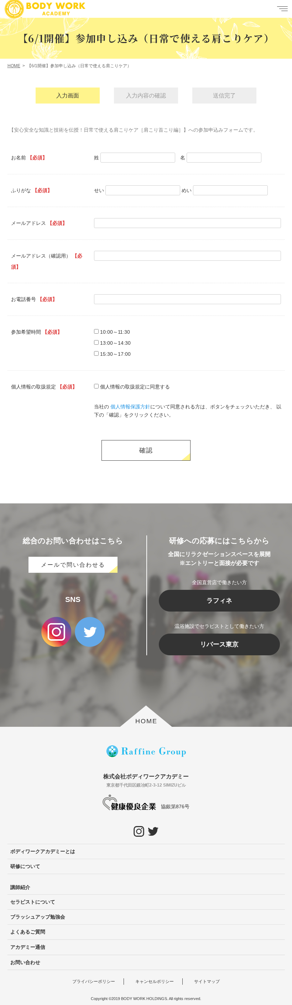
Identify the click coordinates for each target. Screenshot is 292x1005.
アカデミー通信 (27, 947)
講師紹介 (20, 887)
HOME (146, 721)
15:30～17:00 (115, 354)
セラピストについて (32, 902)
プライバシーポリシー (93, 981)
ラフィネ (219, 600)
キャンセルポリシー (154, 981)
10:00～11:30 (115, 332)
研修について (25, 866)
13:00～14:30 (115, 343)
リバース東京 (219, 644)
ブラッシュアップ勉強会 (37, 917)
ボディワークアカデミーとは (42, 851)
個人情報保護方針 (130, 406)
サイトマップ (207, 981)
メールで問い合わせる (73, 565)
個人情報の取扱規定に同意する (135, 387)
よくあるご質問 (27, 932)
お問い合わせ (25, 962)
